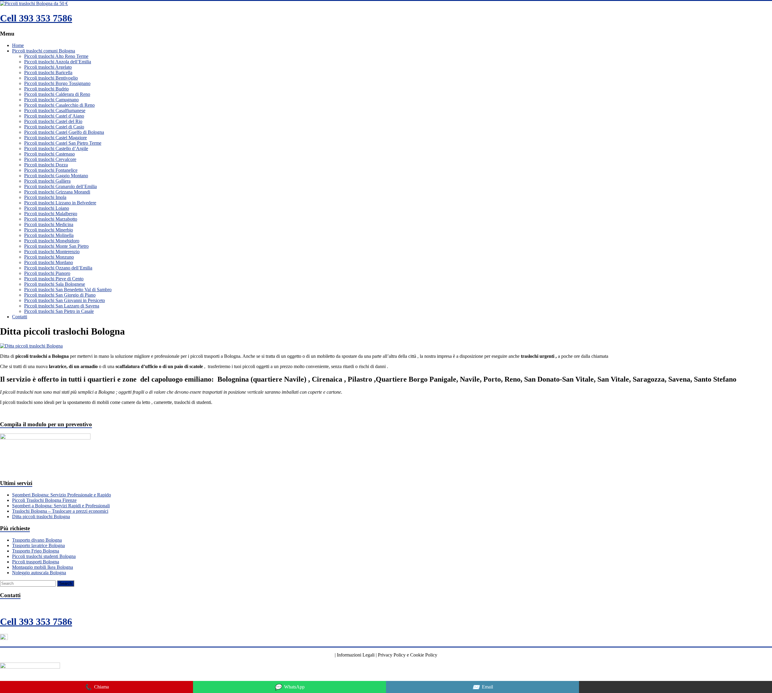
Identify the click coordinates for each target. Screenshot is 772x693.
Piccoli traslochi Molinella (49, 235)
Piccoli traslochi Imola (45, 197)
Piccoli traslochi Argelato (48, 67)
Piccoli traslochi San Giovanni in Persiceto (64, 300)
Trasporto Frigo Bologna (35, 550)
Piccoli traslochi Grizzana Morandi (57, 191)
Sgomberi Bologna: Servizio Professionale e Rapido (61, 494)
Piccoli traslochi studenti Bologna (44, 556)
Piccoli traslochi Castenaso (49, 153)
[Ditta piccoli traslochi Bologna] (31, 345)
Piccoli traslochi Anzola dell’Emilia (57, 61)
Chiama (96, 687)
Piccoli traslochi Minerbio (48, 229)
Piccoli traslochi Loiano (46, 208)
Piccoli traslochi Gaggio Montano (56, 175)
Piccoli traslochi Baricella (48, 72)
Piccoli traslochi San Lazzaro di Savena (61, 305)
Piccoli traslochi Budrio (46, 88)
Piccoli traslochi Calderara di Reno (57, 94)
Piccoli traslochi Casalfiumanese (54, 110)
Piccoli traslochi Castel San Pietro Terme (62, 143)
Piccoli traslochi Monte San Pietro (56, 246)
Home (18, 45)
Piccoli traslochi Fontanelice (51, 170)
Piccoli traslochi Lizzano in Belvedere (60, 202)
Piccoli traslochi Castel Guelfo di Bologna (64, 132)
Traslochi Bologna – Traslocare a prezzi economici (60, 511)
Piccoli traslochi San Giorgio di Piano (60, 295)
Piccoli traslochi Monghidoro (51, 240)
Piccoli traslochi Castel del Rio (53, 121)
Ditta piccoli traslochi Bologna (41, 516)
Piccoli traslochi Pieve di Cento (54, 278)
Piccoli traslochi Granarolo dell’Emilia (60, 186)
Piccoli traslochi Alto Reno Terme (56, 56)
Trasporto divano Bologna (37, 540)
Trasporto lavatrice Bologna (38, 545)
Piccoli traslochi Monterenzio (52, 251)
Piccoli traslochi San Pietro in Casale (59, 311)
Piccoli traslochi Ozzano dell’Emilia (58, 267)
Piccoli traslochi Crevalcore (50, 159)
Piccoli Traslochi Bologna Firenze (44, 500)
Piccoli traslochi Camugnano (51, 99)
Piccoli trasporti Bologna (35, 561)
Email (482, 687)
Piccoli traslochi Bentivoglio (51, 77)
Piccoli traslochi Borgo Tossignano (57, 83)
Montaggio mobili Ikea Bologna (42, 567)
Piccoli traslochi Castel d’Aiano (54, 115)
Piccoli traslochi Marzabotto (50, 219)
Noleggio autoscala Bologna (39, 572)
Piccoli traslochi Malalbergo (50, 213)
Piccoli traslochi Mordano (48, 262)
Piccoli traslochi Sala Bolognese (54, 284)
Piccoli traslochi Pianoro (47, 273)
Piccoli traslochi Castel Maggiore (55, 137)
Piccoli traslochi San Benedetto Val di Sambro (68, 289)
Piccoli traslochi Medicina (48, 224)
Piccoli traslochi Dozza (46, 164)
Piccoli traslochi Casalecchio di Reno (59, 105)
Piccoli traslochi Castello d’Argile (56, 148)
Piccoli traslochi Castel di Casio (54, 126)
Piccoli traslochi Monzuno (49, 257)
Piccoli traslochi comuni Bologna (43, 50)
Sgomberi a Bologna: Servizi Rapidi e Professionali (61, 505)
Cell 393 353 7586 (36, 18)
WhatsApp (289, 687)
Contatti (19, 316)
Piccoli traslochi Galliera (47, 181)
